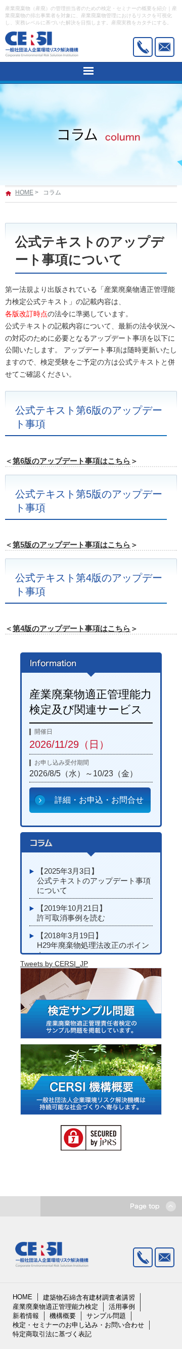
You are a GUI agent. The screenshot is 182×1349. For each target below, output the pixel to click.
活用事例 (122, 1306)
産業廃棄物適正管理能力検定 (55, 1306)
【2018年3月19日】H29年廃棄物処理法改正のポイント (92, 945)
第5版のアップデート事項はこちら (71, 544)
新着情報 (26, 1316)
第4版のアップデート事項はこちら (71, 628)
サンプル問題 (106, 1316)
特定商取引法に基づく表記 (52, 1334)
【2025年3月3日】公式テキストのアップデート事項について (93, 881)
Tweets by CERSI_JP (54, 964)
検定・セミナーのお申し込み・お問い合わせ (78, 1325)
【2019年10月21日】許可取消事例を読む (71, 913)
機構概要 (63, 1316)
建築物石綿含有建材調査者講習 (89, 1297)
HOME (24, 192)
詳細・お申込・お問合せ (99, 800)
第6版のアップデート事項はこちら (71, 460)
